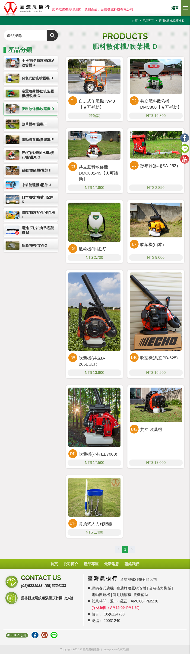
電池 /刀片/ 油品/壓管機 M (38, 230)
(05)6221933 (31, 585)
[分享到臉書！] (36, 635)
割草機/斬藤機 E (34, 124)
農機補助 (140, 595)
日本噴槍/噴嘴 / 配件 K (37, 199)
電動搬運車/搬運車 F (38, 140)
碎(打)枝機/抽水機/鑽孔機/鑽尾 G (38, 155)
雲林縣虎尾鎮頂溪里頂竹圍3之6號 (47, 598)
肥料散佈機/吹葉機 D (38, 109)
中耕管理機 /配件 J (36, 185)
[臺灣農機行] (27, 9)
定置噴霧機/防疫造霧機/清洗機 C (38, 93)
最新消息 (111, 564)
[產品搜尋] (52, 35)
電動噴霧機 (122, 595)
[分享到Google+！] (45, 635)
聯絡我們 (132, 564)
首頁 (54, 564)
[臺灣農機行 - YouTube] (184, 157)
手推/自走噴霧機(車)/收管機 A (38, 62)
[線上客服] (184, 147)
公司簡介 (70, 564)
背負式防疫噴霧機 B (37, 78)
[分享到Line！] (55, 635)
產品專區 (91, 564)
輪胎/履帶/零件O (34, 245)
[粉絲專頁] (184, 136)
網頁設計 (124, 649)
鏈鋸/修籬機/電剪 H (36, 170)
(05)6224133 (55, 585)
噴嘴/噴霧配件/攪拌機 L (38, 214)
